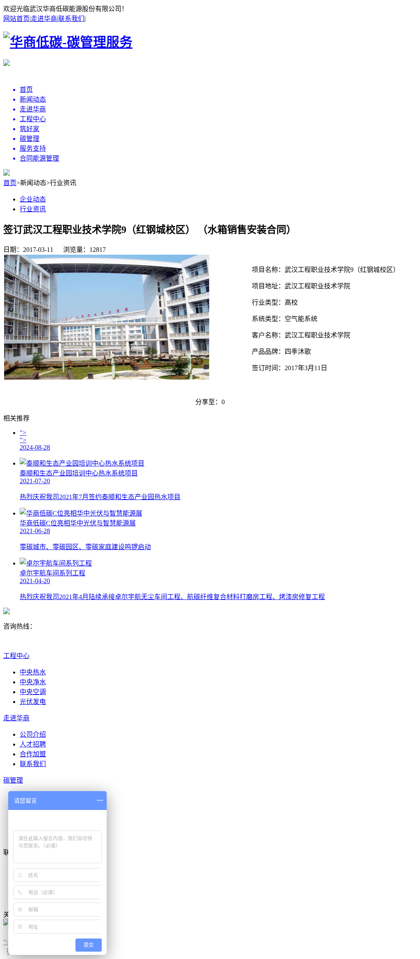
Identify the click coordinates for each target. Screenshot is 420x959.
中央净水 (33, 682)
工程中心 (16, 655)
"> (6, 942)
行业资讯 (33, 209)
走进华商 (44, 18)
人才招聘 (33, 744)
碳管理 (13, 780)
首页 (9, 182)
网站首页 (16, 18)
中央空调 (33, 691)
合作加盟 (33, 754)
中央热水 (33, 672)
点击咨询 (18, 644)
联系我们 (71, 18)
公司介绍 (33, 734)
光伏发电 (33, 701)
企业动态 (33, 199)
